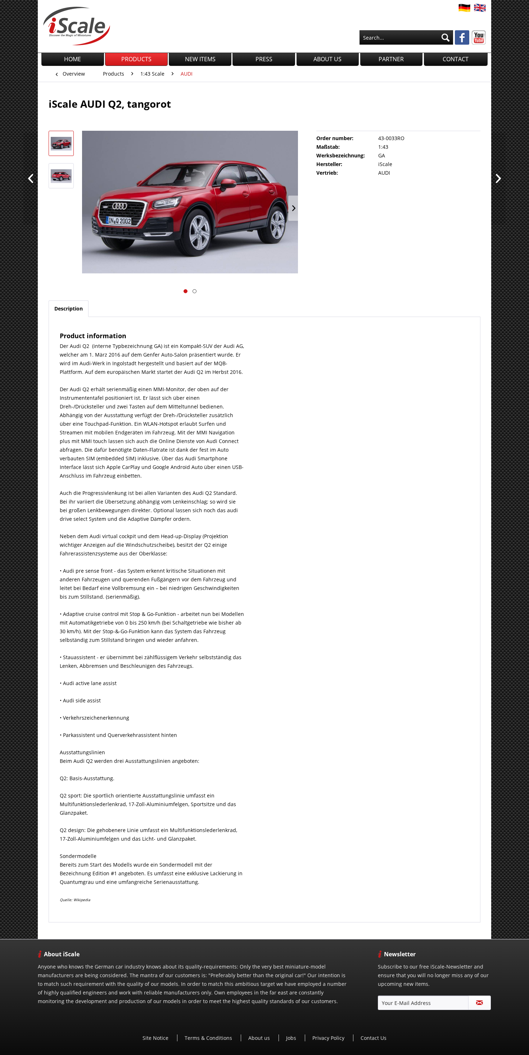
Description (68, 308)
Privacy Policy (329, 1037)
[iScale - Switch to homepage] (76, 25)
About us (259, 1037)
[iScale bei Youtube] (478, 37)
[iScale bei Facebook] (462, 38)
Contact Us (373, 1037)
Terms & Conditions (209, 1037)
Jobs (292, 1037)
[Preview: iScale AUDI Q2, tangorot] (61, 143)
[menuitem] (406, 37)
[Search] (445, 37)
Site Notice (156, 1037)
